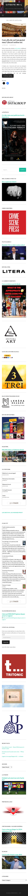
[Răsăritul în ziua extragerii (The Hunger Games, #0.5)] (24, 476)
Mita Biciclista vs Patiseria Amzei (13, 450)
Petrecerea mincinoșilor (8, 478)
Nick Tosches (5, 557)
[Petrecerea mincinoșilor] (24, 482)
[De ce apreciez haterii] (14, 200)
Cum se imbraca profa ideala (11, 284)
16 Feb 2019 (5, 45)
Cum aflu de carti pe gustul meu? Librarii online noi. (13, 41)
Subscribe (5, 642)
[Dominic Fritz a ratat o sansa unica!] (14, 259)
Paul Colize (5, 528)
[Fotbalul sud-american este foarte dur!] (14, 794)
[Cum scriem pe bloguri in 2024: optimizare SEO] (14, 843)
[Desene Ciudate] (24, 588)
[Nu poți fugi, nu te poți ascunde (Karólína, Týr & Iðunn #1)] (24, 544)
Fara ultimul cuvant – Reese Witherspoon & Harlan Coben (13, 747)
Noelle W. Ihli (5, 491)
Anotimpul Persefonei (8, 570)
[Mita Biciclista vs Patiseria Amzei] (14, 461)
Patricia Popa (5, 572)
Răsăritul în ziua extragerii (9, 473)
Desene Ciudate (6, 585)
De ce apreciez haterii (9, 182)
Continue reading (7, 76)
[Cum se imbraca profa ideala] (14, 317)
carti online (17, 48)
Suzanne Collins (6, 474)
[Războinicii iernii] (24, 487)
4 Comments (12, 45)
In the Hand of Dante (7, 556)
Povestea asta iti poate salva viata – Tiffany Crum (13, 752)
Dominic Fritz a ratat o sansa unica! (13, 245)
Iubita (3, 495)
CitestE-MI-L (14, 5)
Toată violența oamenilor (8, 527)
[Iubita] (24, 498)
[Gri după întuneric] (24, 493)
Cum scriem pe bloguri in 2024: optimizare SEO (12, 830)
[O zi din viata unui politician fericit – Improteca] (14, 160)
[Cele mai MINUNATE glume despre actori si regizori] (14, 619)
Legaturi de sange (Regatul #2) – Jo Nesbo (12, 756)
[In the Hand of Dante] (24, 559)
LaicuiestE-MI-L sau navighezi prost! (12, 512)
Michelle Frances (6, 497)
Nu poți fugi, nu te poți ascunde (10, 541)
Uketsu (4, 586)
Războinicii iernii (6, 484)
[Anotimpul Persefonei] (24, 574)
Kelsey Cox (5, 480)
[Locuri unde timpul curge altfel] (14, 868)
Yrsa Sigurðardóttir (6, 543)
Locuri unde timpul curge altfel (12, 854)
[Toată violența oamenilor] (24, 530)
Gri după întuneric (7, 490)
